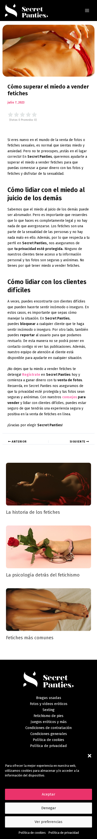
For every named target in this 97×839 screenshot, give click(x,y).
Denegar (48, 808)
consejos (69, 397)
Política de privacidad (63, 832)
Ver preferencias (48, 822)
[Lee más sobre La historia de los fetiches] (48, 484)
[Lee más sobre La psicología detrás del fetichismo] (48, 546)
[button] (89, 755)
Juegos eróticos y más (49, 722)
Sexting (48, 710)
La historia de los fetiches (33, 512)
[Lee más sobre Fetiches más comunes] (48, 609)
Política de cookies (32, 832)
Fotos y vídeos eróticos (48, 704)
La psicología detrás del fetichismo (43, 575)
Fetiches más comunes (29, 637)
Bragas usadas (48, 698)
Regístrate (31, 374)
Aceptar (48, 794)
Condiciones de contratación (48, 728)
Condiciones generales (48, 734)
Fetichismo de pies (48, 716)
